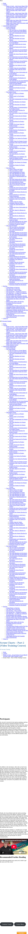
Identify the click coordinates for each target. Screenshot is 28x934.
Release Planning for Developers (17, 256)
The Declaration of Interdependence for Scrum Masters (18, 42)
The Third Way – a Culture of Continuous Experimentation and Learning (16, 293)
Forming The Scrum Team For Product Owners (16, 125)
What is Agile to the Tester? (16, 169)
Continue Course (7, 924)
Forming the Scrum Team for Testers (18, 187)
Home (4, 3)
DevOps (5, 286)
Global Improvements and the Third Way (16, 312)
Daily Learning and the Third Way (14, 311)
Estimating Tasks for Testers (16, 203)
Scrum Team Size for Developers (17, 245)
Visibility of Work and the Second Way (15, 308)
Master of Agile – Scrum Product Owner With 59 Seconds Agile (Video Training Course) (16, 10)
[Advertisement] (14, 674)
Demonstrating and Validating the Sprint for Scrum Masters (17, 82)
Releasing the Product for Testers (17, 222)
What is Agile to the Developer (16, 228)
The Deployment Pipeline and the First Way (17, 305)
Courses (5, 4)
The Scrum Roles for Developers (17, 244)
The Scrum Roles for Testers (16, 182)
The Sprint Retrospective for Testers (18, 221)
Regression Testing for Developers (17, 284)
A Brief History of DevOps (13, 287)
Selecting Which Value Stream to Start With (17, 297)
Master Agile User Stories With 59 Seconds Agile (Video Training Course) (16, 21)
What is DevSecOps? (11, 317)
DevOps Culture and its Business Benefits (16, 296)
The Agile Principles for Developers (18, 234)
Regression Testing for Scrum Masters (18, 90)
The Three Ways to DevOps (13, 289)
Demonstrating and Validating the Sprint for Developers (17, 278)
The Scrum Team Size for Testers (17, 183)
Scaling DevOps (10, 314)
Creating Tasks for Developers (16, 262)
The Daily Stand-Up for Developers (18, 272)
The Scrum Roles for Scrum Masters (18, 49)
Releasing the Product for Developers (18, 283)
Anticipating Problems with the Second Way (17, 310)
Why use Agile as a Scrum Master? (18, 30)
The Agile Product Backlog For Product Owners (17, 111)
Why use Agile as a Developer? (17, 227)
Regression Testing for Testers (16, 224)
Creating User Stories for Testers (17, 197)
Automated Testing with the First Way (15, 307)
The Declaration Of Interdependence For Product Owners (18, 108)
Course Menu (20, 924)
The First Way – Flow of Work (13, 290)
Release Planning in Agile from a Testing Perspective (17, 195)
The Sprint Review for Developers (17, 276)
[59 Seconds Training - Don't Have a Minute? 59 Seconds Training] (5, 321)
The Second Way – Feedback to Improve (16, 291)
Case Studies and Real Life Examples (15, 315)
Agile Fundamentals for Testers (17, 172)
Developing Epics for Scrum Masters (18, 56)
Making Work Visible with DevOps (15, 301)
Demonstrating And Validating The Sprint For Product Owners (18, 157)
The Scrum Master (10, 28)
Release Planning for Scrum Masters (18, 61)
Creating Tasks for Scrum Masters (17, 68)
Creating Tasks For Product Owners (18, 141)
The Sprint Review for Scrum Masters (18, 80)
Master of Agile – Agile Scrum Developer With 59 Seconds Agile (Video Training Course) (16, 17)
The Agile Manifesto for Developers (18, 232)
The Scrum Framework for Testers (17, 180)
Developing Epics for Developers (17, 252)
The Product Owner (11, 92)
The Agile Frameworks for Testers (17, 179)
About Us (5, 318)
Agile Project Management (9, 25)
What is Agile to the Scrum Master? (18, 31)
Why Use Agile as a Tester (15, 170)
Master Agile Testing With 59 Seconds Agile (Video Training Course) (17, 23)
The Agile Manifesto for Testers (17, 173)
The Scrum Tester (10, 168)
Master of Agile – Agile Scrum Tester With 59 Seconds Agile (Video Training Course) (16, 14)
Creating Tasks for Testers (15, 201)
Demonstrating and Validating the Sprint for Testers (17, 219)
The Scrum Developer (11, 225)
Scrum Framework (10, 27)
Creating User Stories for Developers (18, 258)
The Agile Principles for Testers (17, 175)
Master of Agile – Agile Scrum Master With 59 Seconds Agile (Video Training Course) (17, 6)
